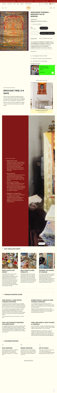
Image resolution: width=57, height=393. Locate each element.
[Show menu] (2, 8)
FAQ (14, 3)
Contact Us (10, 3)
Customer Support (11, 341)
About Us (4, 3)
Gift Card (46, 3)
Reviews (22, 3)
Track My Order (28, 3)
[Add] (53, 73)
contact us (47, 351)
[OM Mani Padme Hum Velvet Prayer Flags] (35, 70)
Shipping (33, 21)
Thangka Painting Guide (13, 294)
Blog (18, 3)
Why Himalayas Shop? (12, 249)
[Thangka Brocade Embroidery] (42, 96)
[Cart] (54, 8)
